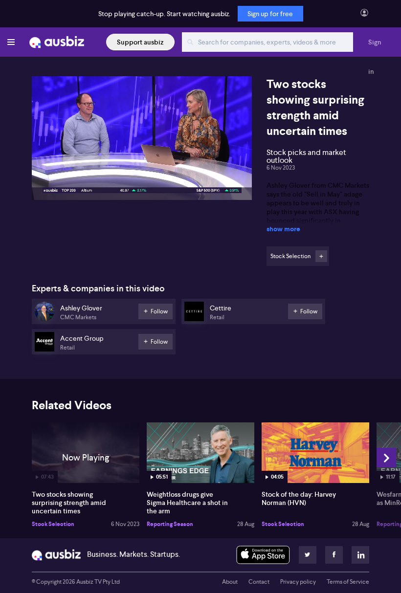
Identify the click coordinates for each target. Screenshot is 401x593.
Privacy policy (298, 582)
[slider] (142, 164)
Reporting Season (170, 524)
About (230, 582)
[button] (145, 141)
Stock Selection (53, 524)
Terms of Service (348, 582)
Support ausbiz (140, 42)
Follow (321, 256)
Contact (258, 582)
